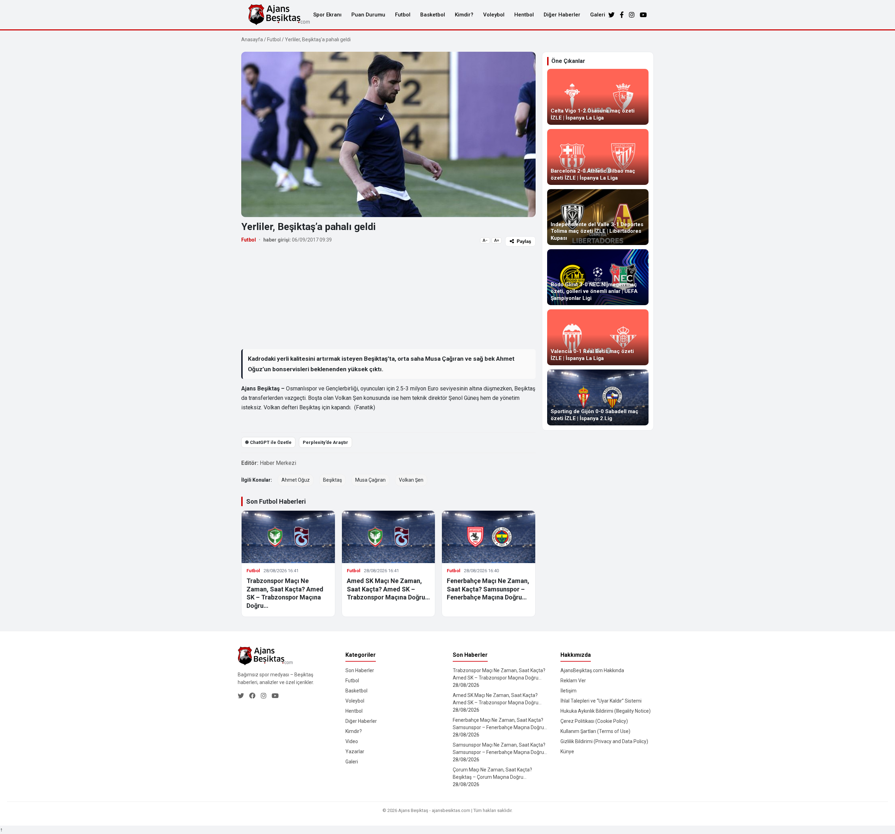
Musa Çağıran (370, 480)
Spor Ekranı (327, 15)
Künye (567, 751)
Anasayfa (252, 39)
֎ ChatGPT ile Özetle (268, 442)
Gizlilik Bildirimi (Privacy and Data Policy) (604, 741)
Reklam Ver (573, 680)
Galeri (597, 15)
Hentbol (524, 15)
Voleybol (493, 15)
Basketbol (432, 15)
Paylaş (524, 241)
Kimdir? (464, 15)
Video (351, 741)
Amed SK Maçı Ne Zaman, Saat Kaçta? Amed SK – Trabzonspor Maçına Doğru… (388, 589)
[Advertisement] (388, 297)
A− (485, 240)
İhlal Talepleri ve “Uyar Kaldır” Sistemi (601, 701)
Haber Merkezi (278, 463)
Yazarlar (354, 751)
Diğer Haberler (562, 15)
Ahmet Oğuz (295, 480)
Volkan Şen (411, 480)
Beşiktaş (332, 480)
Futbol (402, 15)
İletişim (568, 690)
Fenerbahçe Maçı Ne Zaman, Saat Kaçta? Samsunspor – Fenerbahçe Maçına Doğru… (488, 589)
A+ (496, 240)
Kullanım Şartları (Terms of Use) (595, 731)
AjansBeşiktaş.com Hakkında (592, 670)
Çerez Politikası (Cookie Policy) (594, 721)
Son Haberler (359, 670)
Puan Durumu (368, 15)
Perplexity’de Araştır (325, 442)
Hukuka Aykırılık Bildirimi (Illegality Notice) (605, 711)
